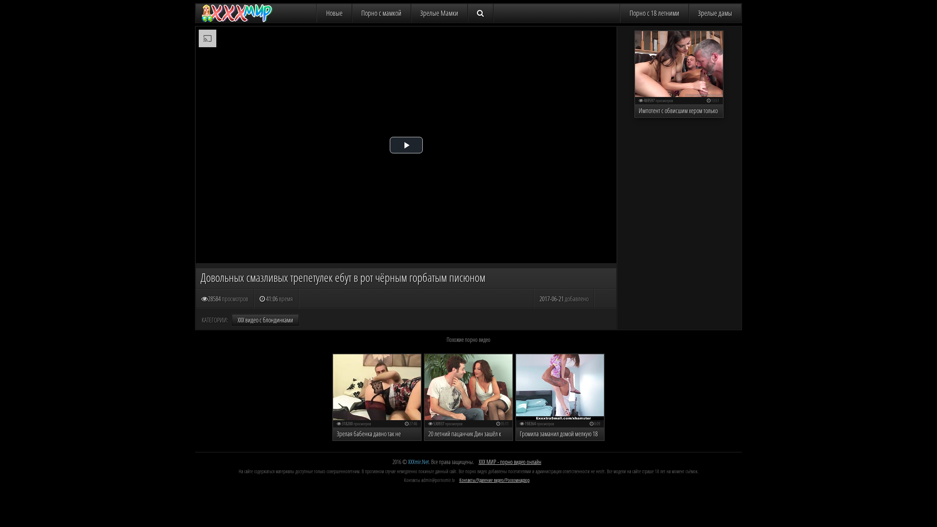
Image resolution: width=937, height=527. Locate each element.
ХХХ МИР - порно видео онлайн (510, 462)
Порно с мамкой (381, 13)
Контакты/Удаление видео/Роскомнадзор (494, 479)
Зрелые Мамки (439, 13)
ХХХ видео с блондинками (265, 319)
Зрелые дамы (715, 13)
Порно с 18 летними (654, 13)
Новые (334, 13)
